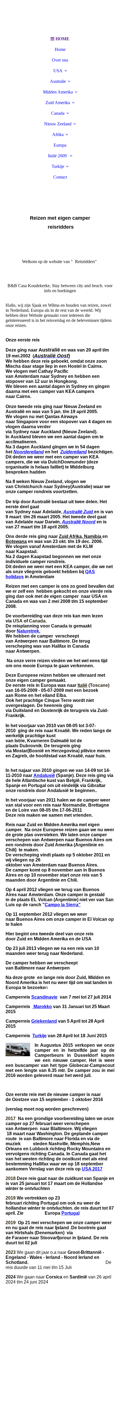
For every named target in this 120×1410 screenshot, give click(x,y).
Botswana (16, 541)
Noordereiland (28, 451)
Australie (58, 81)
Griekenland (44, 1021)
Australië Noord (78, 521)
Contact (60, 177)
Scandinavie (44, 997)
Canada (57, 113)
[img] (60, 17)
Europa (60, 145)
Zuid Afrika (70, 536)
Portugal (70, 1213)
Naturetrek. (28, 631)
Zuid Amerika (57, 102)
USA (58, 70)
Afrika (58, 134)
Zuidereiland (73, 451)
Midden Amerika (58, 92)
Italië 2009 (58, 155)
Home (60, 49)
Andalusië (44, 775)
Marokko (42, 1006)
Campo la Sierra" (63, 904)
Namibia (92, 536)
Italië (82, 685)
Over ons (60, 60)
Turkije (58, 166)
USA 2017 (92, 1169)
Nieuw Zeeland (57, 123)
